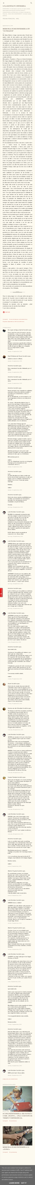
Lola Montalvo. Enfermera (14, 6)
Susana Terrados (12, 777)
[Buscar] (31, 2)
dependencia (11, 321)
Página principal (9, 18)
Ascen (9, 683)
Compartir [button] (5, 319)
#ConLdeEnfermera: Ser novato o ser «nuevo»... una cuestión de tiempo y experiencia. (17, 1115)
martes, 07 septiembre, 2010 (15, 678)
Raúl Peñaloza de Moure (15, 356)
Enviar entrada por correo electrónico (18, 319)
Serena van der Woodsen (15, 708)
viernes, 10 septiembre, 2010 (15, 923)
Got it (24, 1183)
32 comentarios (13, 1152)
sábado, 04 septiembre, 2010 (15, 351)
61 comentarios (13, 1120)
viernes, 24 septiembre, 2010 (15, 1065)
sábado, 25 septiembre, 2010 (15, 1075)
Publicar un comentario (10, 1079)
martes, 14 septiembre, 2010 (15, 1024)
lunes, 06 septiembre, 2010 (14, 642)
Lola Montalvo (12, 512)
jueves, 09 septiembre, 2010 (14, 866)
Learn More (14, 1183)
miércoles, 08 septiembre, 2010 (15, 729)
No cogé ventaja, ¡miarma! (15, 330)
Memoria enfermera (19, 321)
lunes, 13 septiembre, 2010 (14, 981)
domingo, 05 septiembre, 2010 (15, 507)
